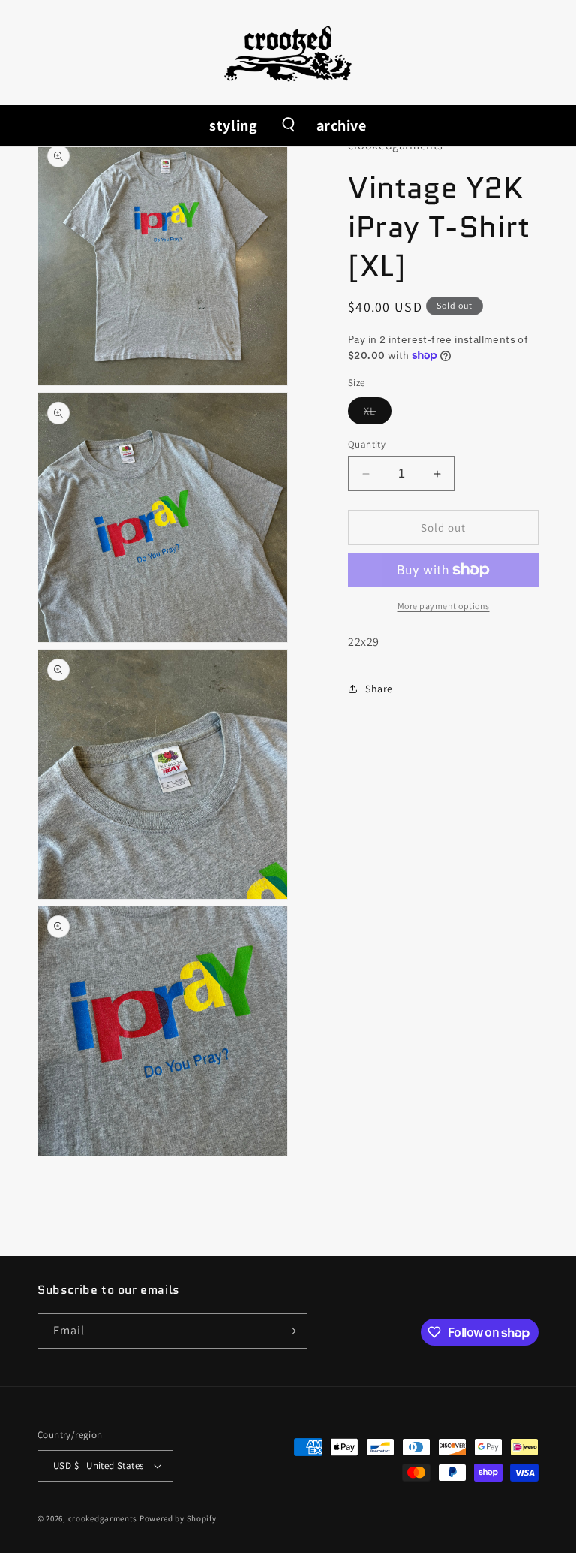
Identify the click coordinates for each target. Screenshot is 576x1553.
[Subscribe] (290, 1331)
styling (233, 125)
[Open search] (287, 125)
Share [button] (379, 688)
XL (378, 413)
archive (341, 125)
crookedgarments (103, 1518)
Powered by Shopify (178, 1518)
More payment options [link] (444, 605)
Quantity (367, 444)
